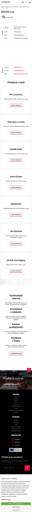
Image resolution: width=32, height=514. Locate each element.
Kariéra (16, 400)
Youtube (17, 445)
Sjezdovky (16, 422)
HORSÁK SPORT (16, 149)
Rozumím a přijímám (16, 504)
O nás (16, 408)
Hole (16, 424)
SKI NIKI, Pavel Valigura (16, 260)
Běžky (16, 420)
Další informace (6, 499)
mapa (18, 28)
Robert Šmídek (16, 176)
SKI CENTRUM (16, 231)
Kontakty (16, 412)
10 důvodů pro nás (16, 353)
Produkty (16, 398)
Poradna (16, 404)
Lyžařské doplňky (16, 430)
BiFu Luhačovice (16, 94)
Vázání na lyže (16, 428)
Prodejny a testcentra (16, 410)
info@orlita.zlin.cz (19, 70)
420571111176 (18, 67)
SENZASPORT (16, 204)
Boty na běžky (16, 426)
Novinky (16, 402)
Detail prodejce (16, 105)
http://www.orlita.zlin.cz (21, 73)
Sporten (16, 394)
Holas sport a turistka (16, 121)
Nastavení (16, 510)
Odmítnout (16, 507)
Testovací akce (16, 406)
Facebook (17, 442)
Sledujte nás (16, 435)
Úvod (2, 6)
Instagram (17, 439)
